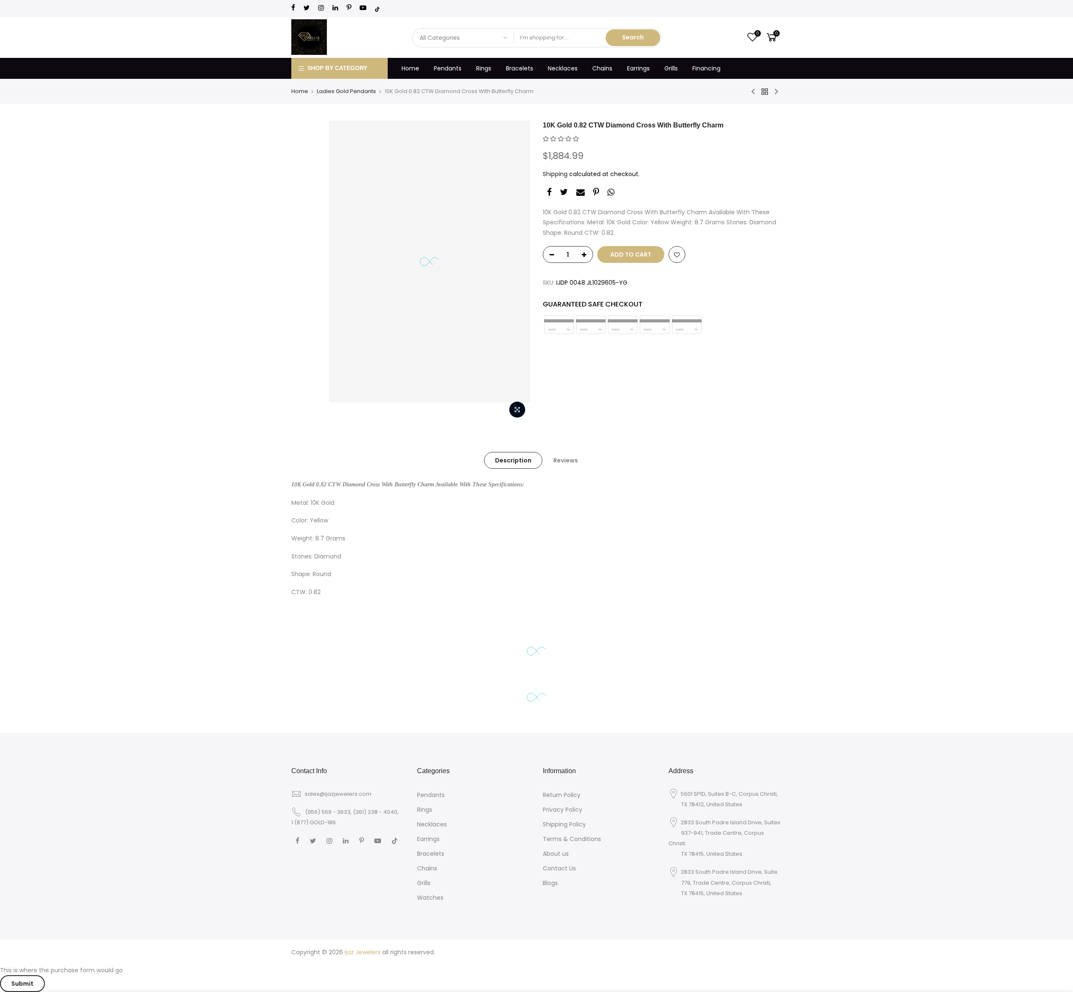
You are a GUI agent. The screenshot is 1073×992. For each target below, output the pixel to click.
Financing (706, 68)
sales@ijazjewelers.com (338, 794)
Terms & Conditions (572, 839)
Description (513, 460)
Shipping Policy (564, 824)
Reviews (565, 460)
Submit (22, 983)
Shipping (555, 174)
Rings (483, 68)
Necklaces (563, 68)
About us (556, 853)
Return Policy (562, 795)
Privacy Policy (562, 809)
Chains (602, 68)
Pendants (447, 68)
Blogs (550, 883)
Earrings (638, 68)
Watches (430, 897)
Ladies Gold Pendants (346, 91)
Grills (671, 68)
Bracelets (519, 68)
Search (633, 37)
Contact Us (559, 868)
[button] (561, 139)
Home (410, 68)
